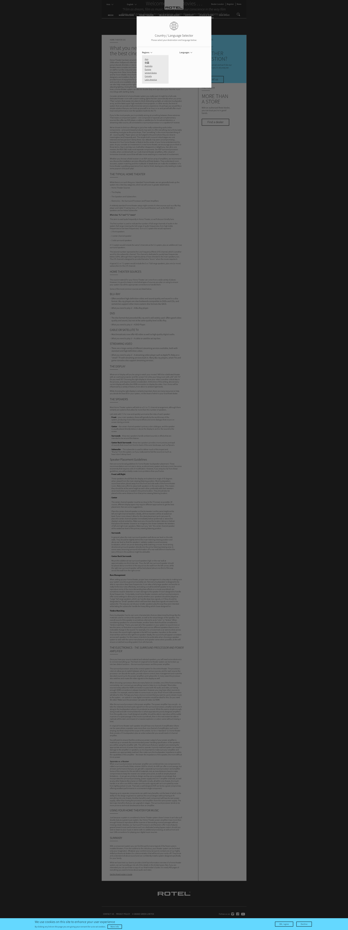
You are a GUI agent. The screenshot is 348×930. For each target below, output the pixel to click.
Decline (304, 924)
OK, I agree (284, 924)
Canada (148, 76)
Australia (148, 66)
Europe (148, 69)
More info (115, 926)
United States (151, 72)
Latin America (151, 79)
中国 (147, 62)
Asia (146, 59)
